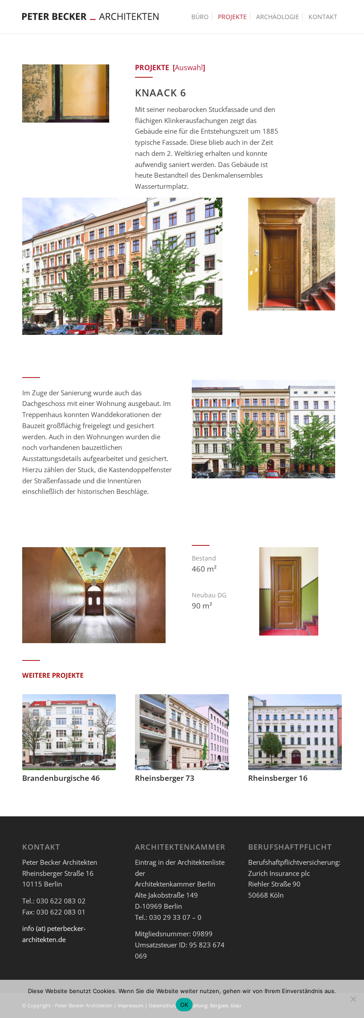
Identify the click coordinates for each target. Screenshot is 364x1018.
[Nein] (352, 998)
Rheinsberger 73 (164, 778)
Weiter (328, 732)
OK (184, 1004)
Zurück (35, 732)
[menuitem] (200, 16)
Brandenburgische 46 (61, 778)
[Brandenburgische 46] (69, 732)
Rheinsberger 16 (278, 778)
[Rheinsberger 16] (295, 732)
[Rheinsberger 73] (182, 732)
